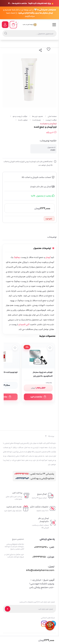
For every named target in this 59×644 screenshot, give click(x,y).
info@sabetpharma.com (40, 570)
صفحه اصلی (52, 116)
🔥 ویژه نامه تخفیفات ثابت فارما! (32, 3)
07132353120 (41, 547)
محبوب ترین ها (37, 116)
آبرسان (48, 257)
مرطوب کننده (23, 120)
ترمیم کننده (36, 120)
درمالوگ (17, 257)
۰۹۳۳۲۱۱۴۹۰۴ (22, 478)
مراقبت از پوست (51, 120)
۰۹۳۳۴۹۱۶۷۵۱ (22, 474)
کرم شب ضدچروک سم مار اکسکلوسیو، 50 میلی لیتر (42, 374)
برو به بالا (51, 436)
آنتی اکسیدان (23, 324)
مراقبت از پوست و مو (20, 116)
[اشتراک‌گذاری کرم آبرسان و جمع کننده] (41, 50)
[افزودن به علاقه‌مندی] (50, 348)
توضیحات (52, 237)
